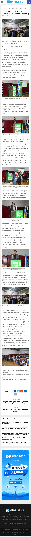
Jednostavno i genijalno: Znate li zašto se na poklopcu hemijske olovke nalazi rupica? (15, 402)
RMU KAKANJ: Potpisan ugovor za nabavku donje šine (15, 410)
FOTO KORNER (15, 532)
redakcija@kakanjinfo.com (20, 523)
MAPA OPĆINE (8, 532)
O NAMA (27, 532)
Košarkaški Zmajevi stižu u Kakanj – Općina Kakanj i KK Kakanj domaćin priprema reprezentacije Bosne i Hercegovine (15, 428)
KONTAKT (15, 534)
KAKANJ (2, 532)
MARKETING (22, 532)
